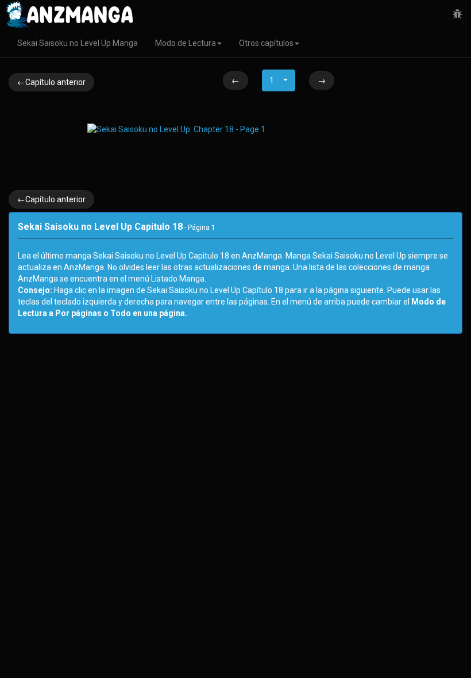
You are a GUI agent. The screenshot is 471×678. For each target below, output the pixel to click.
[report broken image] (457, 14)
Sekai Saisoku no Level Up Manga (77, 43)
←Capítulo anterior (51, 82)
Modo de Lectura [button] (185, 43)
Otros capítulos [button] (266, 43)
